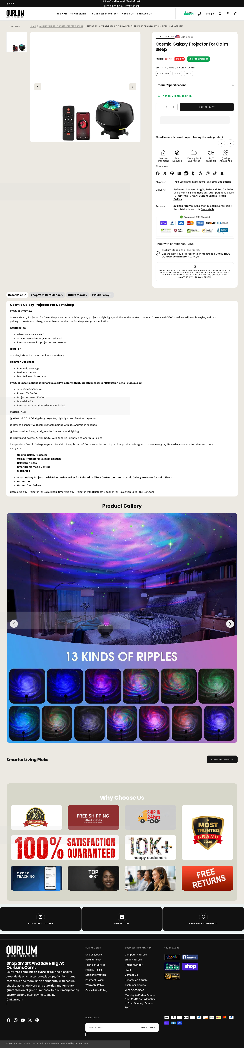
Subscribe (148, 1027)
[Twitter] (30, 1020)
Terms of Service (95, 964)
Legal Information (95, 974)
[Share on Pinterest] (172, 173)
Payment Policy (94, 980)
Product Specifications (195, 85)
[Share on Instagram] (208, 173)
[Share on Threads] (200, 173)
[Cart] (236, 14)
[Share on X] (165, 173)
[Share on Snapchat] (222, 173)
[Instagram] (16, 1020)
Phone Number (134, 964)
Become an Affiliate (136, 980)
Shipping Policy (94, 954)
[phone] (199, 14)
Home (33, 26)
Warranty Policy (94, 985)
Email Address (133, 959)
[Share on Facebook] (158, 173)
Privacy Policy (93, 969)
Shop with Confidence (203, 923)
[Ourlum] (21, 951)
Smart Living (78, 14)
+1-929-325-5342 (134, 990)
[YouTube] (23, 1020)
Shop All (62, 14)
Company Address (136, 954)
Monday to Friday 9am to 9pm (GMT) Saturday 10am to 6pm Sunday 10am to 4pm (140, 1001)
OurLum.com (165, 36)
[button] (195, 117)
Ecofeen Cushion (222, 759)
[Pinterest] (37, 1020)
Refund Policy (93, 959)
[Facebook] (8, 1020)
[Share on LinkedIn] (179, 173)
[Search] (220, 14)
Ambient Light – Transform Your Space (61, 26)
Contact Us (144, 14)
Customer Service (135, 985)
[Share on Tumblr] (193, 173)
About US (128, 14)
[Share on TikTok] (215, 173)
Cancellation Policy (96, 990)
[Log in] (228, 14)
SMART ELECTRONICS (104, 14)
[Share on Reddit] (186, 173)
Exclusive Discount (40, 923)
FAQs (128, 969)
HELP (11, 3)
